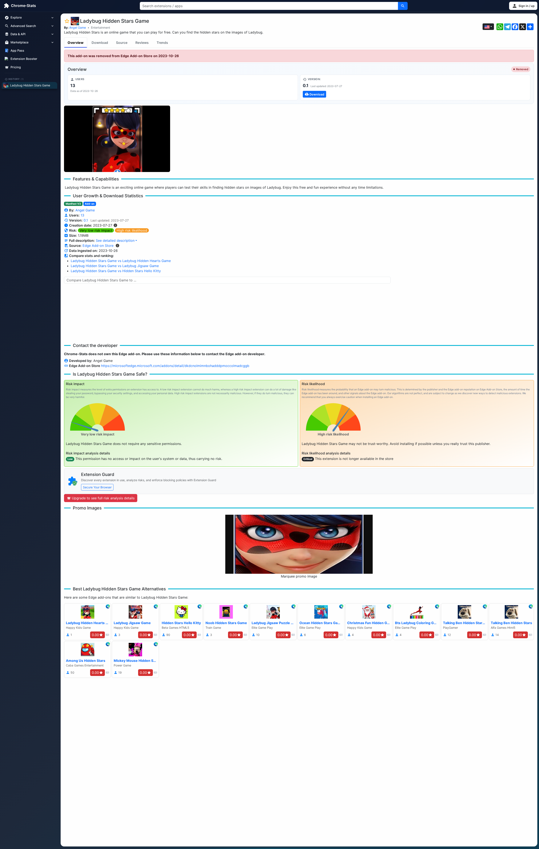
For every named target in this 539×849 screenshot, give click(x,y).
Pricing (16, 67)
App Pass (17, 50)
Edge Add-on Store (98, 245)
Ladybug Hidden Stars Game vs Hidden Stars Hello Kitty (116, 271)
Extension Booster (24, 59)
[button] (523, 6)
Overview (76, 42)
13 (82, 215)
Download (100, 42)
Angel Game (77, 27)
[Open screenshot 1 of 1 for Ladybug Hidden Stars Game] (117, 139)
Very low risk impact (96, 230)
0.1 (86, 220)
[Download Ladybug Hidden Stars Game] (415, 87)
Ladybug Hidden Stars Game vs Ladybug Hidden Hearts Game (121, 261)
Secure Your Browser (97, 487)
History (16, 79)
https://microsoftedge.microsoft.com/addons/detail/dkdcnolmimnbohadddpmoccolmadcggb (175, 366)
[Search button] (403, 6)
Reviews (142, 42)
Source (121, 42)
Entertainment (100, 27)
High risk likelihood (132, 230)
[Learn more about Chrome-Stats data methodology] (117, 245)
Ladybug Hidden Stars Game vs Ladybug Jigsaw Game (115, 266)
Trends (162, 42)
